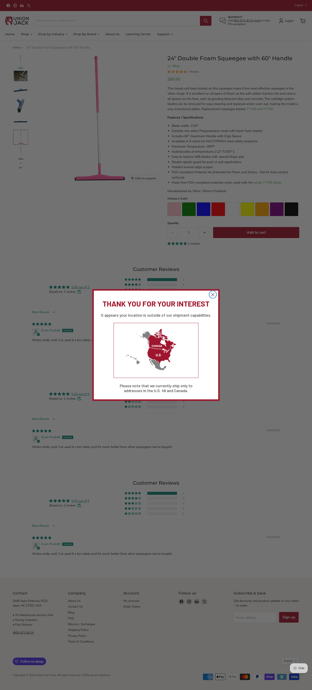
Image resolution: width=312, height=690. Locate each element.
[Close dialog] (212, 294)
